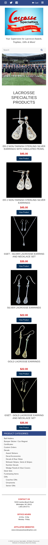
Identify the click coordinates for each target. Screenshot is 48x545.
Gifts (6, 477)
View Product (24, 158)
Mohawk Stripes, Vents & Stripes (19, 462)
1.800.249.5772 (24, 507)
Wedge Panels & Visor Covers (18, 468)
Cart (36, 3)
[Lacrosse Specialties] (24, 21)
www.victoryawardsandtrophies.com (24, 530)
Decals (6, 450)
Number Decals (12, 465)
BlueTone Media (31, 543)
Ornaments (10, 483)
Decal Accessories (13, 456)
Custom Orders (10, 447)
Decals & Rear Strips (14, 459)
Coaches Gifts (11, 480)
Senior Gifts (10, 486)
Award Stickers (12, 453)
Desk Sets (8, 471)
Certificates (8, 444)
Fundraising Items (11, 474)
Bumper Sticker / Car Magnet (16, 441)
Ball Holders (9, 438)
